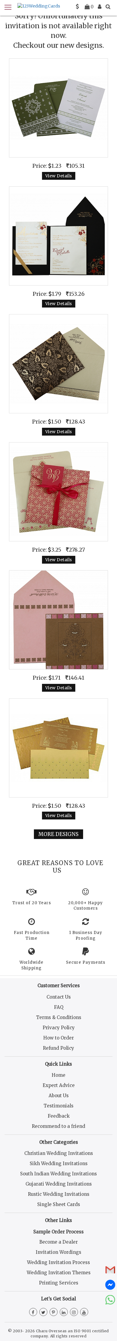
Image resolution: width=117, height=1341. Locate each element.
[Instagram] (74, 1312)
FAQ (58, 1007)
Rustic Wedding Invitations (58, 1194)
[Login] (100, 6)
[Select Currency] (77, 6)
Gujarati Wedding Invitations (59, 1184)
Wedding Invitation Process (58, 1262)
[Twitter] (43, 1312)
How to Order (58, 1038)
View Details (58, 176)
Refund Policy (58, 1048)
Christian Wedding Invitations (58, 1153)
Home (58, 1075)
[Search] (108, 6)
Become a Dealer (58, 1242)
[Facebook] (33, 1312)
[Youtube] (84, 1312)
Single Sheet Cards (58, 1204)
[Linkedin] (63, 1312)
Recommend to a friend (58, 1126)
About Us (59, 1095)
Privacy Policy (59, 1027)
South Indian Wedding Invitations (58, 1174)
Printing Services (58, 1283)
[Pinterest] (53, 1312)
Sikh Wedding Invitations (59, 1163)
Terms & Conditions (58, 1017)
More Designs (58, 834)
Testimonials (59, 1106)
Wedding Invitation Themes (59, 1272)
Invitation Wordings (58, 1252)
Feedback (59, 1116)
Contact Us (58, 997)
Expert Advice (59, 1085)
